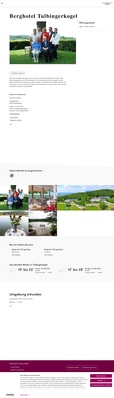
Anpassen (100, 380)
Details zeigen (24, 395)
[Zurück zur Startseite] (107, 3)
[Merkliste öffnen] (7, 3)
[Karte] (5, 3)
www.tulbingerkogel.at (22, 110)
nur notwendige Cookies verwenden (101, 385)
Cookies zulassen (101, 376)
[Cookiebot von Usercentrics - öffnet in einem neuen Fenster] (10, 395)
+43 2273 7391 (19, 106)
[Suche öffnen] (9, 3)
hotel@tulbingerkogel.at (21, 108)
